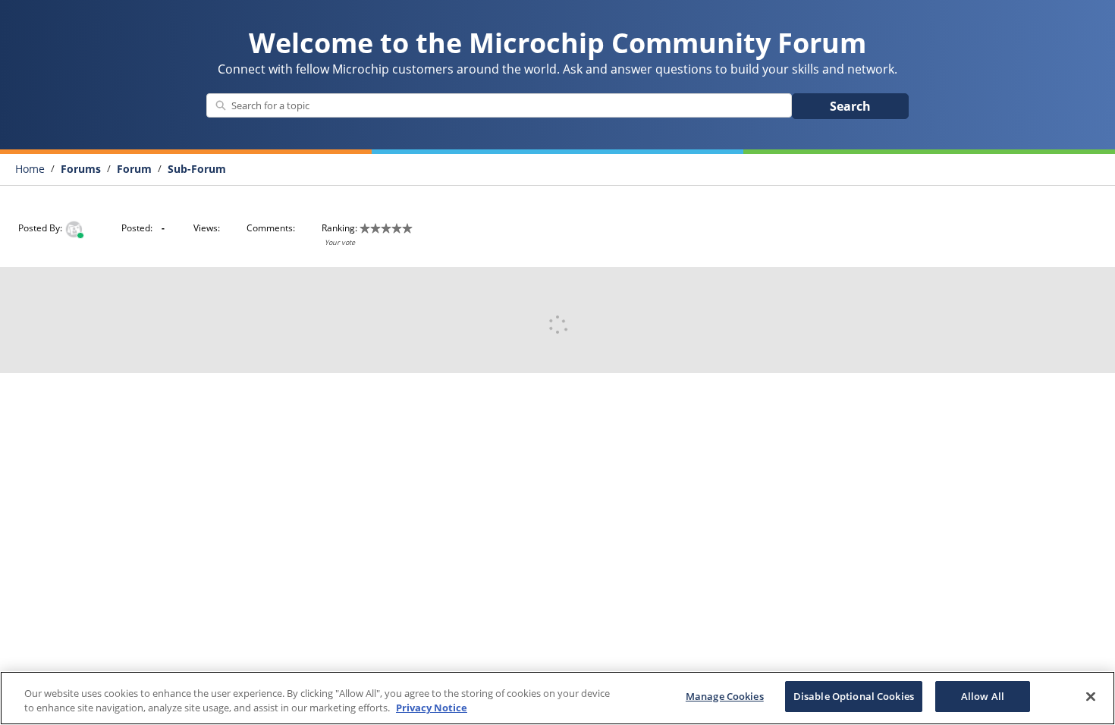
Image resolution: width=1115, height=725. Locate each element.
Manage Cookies (725, 696)
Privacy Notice (431, 708)
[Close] (1090, 696)
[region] (557, 698)
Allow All (982, 696)
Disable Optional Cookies (853, 696)
